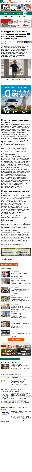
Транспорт (4, 16)
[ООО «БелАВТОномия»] (16, 114)
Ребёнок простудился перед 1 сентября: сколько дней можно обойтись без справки (20, 275)
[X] (25, 42)
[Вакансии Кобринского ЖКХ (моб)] (16, 255)
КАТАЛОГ (4, 13)
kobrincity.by (4, 43)
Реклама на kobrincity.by (8, 84)
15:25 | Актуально (15, 287)
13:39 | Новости (14, 320)
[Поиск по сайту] (26, 2)
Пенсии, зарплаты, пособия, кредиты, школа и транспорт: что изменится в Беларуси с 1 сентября (20, 334)
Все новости (16, 339)
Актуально (19, 13)
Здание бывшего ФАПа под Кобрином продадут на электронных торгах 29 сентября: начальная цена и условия (20, 282)
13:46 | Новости (14, 311)
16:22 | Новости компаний (17, 278)
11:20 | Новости (14, 330)
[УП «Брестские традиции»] (16, 27)
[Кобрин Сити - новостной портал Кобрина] (8, 1)
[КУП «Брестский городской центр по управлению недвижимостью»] (5, 396)
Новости (11, 13)
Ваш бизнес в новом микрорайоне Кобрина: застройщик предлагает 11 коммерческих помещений (18, 315)
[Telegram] (23, 42)
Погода (24, 16)
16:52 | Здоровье (15, 271)
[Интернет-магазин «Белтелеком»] (26, 10)
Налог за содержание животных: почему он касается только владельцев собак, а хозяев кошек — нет (20, 291)
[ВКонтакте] (18, 42)
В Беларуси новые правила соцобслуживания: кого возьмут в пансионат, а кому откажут (20, 308)
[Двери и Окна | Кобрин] (5, 10)
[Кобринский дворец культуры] (5, 366)
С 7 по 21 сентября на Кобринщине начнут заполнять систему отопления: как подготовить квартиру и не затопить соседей (20, 324)
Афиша (18, 16)
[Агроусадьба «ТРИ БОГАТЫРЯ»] (5, 381)
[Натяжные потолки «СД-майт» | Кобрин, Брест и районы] (5, 414)
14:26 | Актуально (15, 304)
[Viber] (28, 42)
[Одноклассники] (20, 42)
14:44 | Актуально (15, 295)
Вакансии (11, 16)
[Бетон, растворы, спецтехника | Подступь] (16, 10)
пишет (9, 56)
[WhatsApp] (30, 42)
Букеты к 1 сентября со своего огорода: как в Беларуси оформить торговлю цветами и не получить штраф (20, 300)
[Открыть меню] (30, 2)
